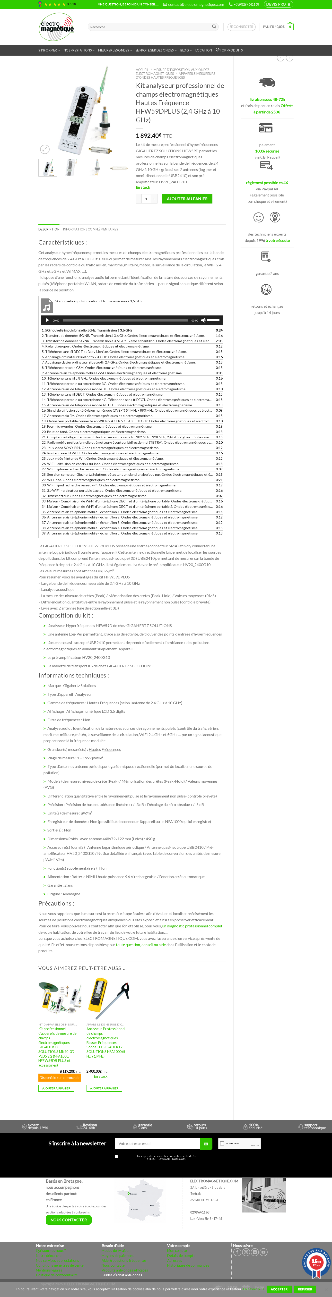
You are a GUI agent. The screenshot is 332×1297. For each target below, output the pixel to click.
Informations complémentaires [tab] (90, 229)
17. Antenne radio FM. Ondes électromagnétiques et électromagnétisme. (97, 416)
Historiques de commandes (188, 1265)
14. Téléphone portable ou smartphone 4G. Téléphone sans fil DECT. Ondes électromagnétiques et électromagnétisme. (127, 400)
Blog (184, 50)
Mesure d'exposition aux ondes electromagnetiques (173, 72)
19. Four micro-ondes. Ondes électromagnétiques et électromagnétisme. (97, 426)
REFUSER (305, 1289)
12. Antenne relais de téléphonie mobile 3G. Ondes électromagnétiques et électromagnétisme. (114, 389)
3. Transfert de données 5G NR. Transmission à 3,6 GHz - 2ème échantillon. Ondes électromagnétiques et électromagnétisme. (127, 341)
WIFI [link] (211, 265)
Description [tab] (49, 229)
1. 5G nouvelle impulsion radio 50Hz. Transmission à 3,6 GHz (87, 330)
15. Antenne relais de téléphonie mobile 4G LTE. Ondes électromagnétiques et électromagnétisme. (117, 405)
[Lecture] (47, 320)
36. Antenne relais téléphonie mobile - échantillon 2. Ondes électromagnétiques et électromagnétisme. (120, 517)
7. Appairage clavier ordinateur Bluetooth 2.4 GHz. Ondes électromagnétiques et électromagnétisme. (119, 362)
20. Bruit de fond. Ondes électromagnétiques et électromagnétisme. (94, 432)
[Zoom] (45, 149)
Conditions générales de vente (60, 1265)
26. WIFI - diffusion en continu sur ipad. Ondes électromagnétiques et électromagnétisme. (110, 464)
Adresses (174, 1260)
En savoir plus (253, 1289)
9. (112, 373)
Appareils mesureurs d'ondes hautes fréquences (175, 75)
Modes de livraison (116, 1250)
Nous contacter (114, 1265)
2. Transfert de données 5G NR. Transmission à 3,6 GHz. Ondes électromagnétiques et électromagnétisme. (123, 335)
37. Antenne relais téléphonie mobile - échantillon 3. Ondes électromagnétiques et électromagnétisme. (120, 522)
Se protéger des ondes (155, 50)
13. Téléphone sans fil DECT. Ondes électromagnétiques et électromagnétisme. (102, 394)
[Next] (120, 110)
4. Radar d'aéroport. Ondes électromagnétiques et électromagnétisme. (95, 346)
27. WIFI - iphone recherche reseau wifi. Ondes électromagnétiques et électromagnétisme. (111, 469)
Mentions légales (49, 1270)
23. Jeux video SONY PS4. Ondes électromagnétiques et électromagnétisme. (100, 448)
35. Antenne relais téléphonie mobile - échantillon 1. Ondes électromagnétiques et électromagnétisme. (120, 512)
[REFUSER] (325, 1291)
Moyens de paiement (118, 1256)
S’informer (47, 50)
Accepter (279, 1289)
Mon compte (177, 1250)
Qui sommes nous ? (51, 1250)
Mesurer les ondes (113, 50)
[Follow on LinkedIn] (255, 1252)
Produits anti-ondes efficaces (125, 1270)
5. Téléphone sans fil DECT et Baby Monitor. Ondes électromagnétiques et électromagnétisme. (114, 351)
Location (203, 50)
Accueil (142, 70)
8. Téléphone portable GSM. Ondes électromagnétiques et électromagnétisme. (102, 367)
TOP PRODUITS (231, 50)
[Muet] (203, 320)
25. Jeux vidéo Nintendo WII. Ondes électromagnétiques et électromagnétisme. (103, 458)
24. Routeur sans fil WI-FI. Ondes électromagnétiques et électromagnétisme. (100, 453)
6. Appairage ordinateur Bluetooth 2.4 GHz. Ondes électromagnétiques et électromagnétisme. (113, 357)
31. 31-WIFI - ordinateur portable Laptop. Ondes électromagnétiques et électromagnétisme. (112, 490)
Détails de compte (181, 1256)
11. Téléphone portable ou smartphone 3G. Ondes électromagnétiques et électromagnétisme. (113, 383)
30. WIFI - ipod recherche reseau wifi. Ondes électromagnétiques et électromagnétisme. (109, 485)
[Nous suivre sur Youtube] (264, 1252)
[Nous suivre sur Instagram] (246, 1252)
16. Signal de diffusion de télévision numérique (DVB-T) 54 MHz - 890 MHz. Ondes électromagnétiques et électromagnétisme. (127, 410)
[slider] (214, 319)
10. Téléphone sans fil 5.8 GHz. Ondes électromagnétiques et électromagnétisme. (104, 378)
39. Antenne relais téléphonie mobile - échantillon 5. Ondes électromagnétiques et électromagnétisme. (120, 533)
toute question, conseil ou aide (141, 944)
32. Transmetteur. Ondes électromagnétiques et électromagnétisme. (94, 496)
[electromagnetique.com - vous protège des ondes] (59, 27)
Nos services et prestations (57, 1260)
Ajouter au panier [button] (56, 1088)
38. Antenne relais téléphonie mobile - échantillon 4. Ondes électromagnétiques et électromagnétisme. (120, 528)
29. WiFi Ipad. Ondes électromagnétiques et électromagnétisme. (91, 480)
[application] (132, 320)
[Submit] (214, 27)
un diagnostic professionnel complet (192, 926)
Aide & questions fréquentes (124, 1260)
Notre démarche (48, 1256)
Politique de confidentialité (57, 1275)
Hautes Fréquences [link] (103, 702)
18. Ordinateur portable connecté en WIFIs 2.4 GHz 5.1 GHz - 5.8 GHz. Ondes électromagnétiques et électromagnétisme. (127, 421)
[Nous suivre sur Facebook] (237, 1252)
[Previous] (46, 110)
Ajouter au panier (187, 198)
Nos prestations (78, 50)
